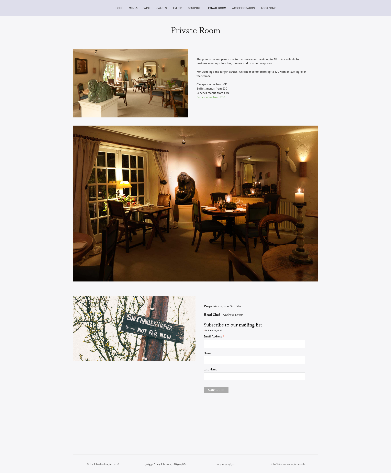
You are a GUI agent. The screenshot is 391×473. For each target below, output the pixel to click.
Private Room (217, 8)
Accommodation (243, 8)
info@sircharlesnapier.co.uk (288, 464)
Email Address (214, 336)
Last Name (210, 369)
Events (177, 8)
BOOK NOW (268, 8)
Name (207, 353)
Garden (161, 8)
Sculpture (195, 8)
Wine (147, 8)
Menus (133, 8)
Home (119, 8)
